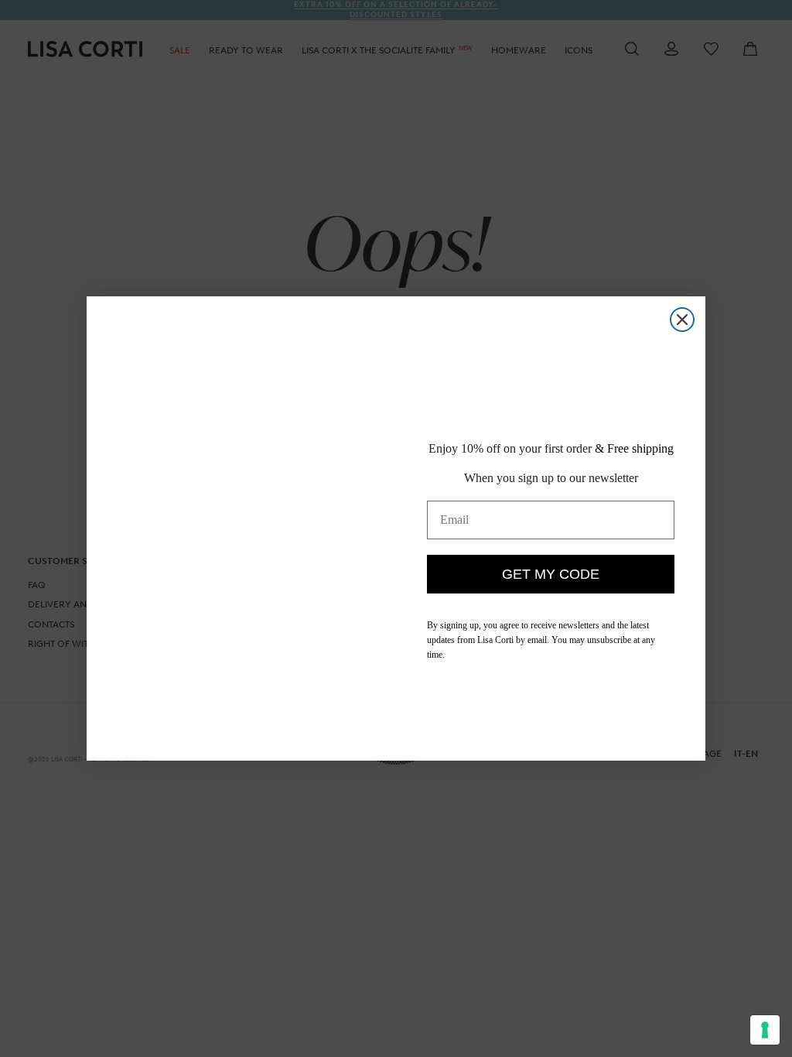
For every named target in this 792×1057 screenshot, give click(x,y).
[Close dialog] (682, 319)
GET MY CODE (550, 586)
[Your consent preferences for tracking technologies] (765, 1030)
